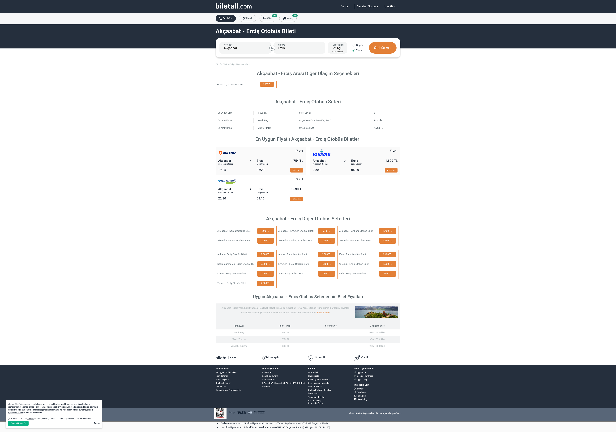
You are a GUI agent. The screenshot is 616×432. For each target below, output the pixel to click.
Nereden (228, 44)
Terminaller (221, 386)
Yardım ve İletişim (316, 397)
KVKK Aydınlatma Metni (318, 379)
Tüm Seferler (222, 376)
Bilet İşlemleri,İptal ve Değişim (315, 402)
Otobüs (227, 18)
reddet (37, 410)
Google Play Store (364, 376)
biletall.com (323, 312)
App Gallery (361, 379)
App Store (361, 372)
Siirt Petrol (266, 386)
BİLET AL (296, 170)
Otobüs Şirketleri (223, 383)
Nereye (281, 44)
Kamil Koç (263, 120)
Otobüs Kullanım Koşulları (319, 390)
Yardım (345, 6)
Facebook (361, 392)
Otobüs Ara (382, 48)
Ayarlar (97, 423)
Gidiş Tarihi (338, 44)
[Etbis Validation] (220, 413)
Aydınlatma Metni (15, 413)
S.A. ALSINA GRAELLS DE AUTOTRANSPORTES (283, 383)
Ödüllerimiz (313, 393)
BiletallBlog (361, 399)
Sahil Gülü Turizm (270, 376)
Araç (291, 17)
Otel (271, 17)
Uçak (249, 18)
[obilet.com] (234, 8)
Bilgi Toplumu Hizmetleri (319, 383)
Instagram (361, 396)
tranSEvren (267, 372)
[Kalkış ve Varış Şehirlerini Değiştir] (272, 48)
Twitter (359, 389)
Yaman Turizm (268, 379)
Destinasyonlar (223, 379)
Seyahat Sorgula (367, 6)
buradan (30, 418)
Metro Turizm (264, 128)
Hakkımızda (313, 376)
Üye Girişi (390, 6)
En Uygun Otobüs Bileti (226, 372)
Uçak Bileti (313, 372)
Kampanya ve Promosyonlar (228, 390)
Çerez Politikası (315, 386)
